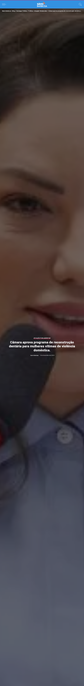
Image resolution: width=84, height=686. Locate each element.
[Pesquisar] (80, 4)
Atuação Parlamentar (42, 338)
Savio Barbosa (34, 355)
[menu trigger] (4, 4)
